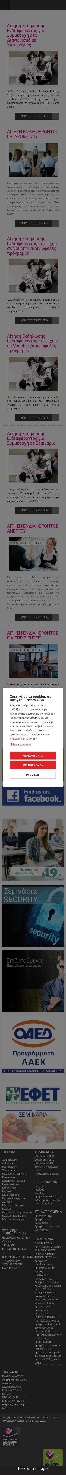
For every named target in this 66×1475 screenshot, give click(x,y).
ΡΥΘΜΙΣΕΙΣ (32, 774)
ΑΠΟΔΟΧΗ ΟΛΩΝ (33, 755)
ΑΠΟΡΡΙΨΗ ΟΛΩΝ (32, 765)
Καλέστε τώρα (33, 1468)
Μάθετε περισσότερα (20, 744)
